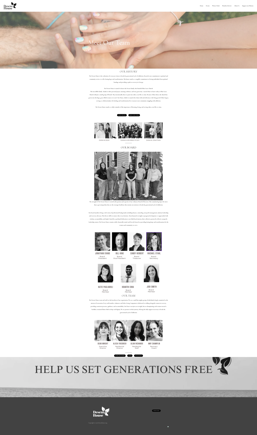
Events (208, 6)
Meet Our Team (134, 115)
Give (130, 355)
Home (201, 6)
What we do (121, 115)
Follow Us (138, 355)
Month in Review (227, 6)
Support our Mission (247, 6)
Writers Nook (216, 6)
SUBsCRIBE (156, 410)
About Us (236, 6)
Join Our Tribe (119, 355)
